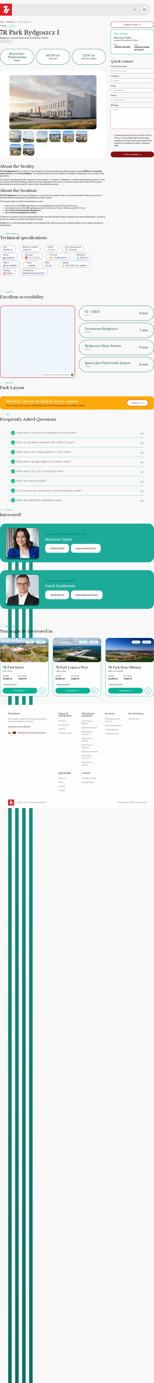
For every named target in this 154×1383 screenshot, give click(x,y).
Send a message (131, 154)
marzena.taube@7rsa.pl (141, 47)
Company (115, 76)
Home (2, 22)
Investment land (112, 734)
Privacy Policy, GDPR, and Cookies (132, 802)
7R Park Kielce (13, 667)
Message (115, 105)
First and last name (119, 66)
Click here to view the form (19, 727)
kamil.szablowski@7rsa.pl (87, 595)
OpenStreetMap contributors (61, 375)
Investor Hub (133, 719)
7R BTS (61, 729)
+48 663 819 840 (122, 46)
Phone (113, 96)
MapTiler (47, 375)
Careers (61, 786)
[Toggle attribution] (72, 374)
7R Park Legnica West (71, 667)
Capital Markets (111, 730)
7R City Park (63, 725)
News (60, 782)
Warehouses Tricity (90, 752)
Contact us (135, 403)
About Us (62, 778)
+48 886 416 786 (89, 778)
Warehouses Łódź (89, 728)
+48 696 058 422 (57, 595)
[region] (37, 341)
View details (18, 691)
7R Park (61, 721)
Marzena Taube (122, 38)
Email (113, 86)
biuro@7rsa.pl (88, 782)
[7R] (6, 10)
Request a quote (131, 25)
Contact (61, 790)
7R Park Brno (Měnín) (124, 667)
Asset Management (113, 725)
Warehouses (10, 22)
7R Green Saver (65, 733)
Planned (12, 26)
